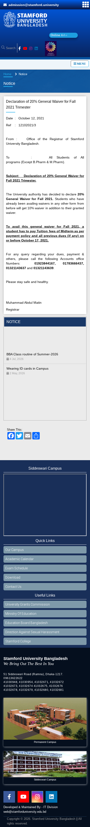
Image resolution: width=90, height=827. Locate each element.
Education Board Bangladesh (26, 625)
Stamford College (18, 643)
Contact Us (13, 589)
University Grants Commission (27, 607)
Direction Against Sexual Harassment (32, 634)
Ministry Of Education (20, 616)
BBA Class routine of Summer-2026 (32, 348)
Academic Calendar (19, 561)
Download (12, 580)
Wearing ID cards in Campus (27, 362)
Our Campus (14, 552)
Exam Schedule (16, 570)
